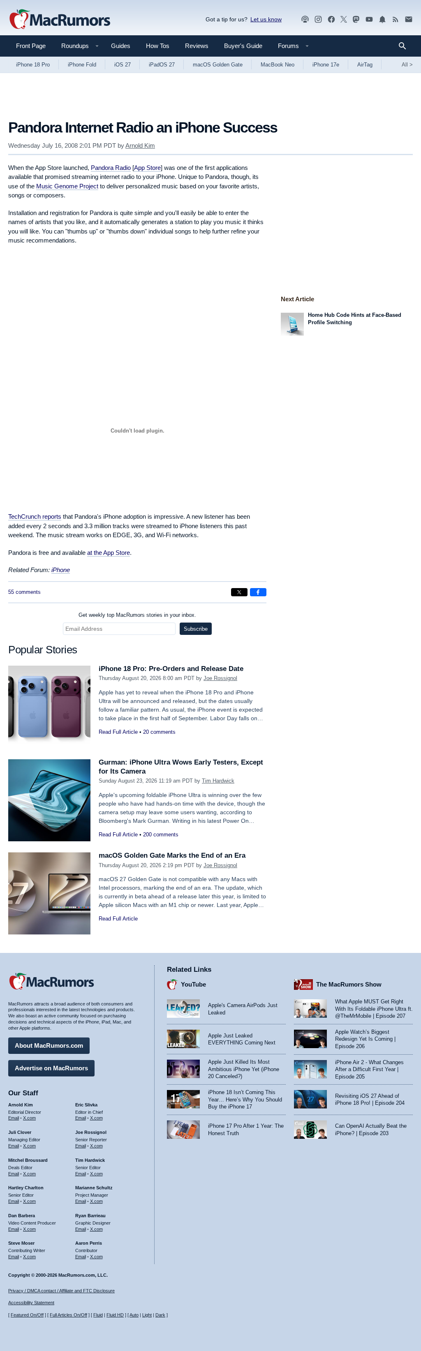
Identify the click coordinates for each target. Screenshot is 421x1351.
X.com (29, 1117)
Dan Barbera (21, 1215)
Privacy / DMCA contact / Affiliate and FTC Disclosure (61, 1290)
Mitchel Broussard (28, 1160)
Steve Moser (21, 1243)
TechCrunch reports (34, 516)
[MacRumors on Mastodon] (356, 19)
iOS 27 (122, 65)
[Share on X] (239, 592)
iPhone (60, 569)
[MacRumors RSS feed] (395, 19)
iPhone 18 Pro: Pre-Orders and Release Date (171, 669)
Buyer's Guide (243, 45)
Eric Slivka (86, 1104)
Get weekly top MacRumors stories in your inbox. (137, 615)
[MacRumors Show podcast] (305, 19)
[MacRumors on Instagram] (318, 19)
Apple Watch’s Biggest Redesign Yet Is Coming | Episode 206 (365, 1039)
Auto (134, 1314)
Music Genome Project (67, 186)
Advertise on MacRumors (51, 1068)
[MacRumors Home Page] (59, 19)
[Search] (405, 46)
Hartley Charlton (26, 1187)
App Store (147, 167)
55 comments (24, 592)
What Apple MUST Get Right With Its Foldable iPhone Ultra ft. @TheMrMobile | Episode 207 (374, 1008)
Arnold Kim (140, 145)
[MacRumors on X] (343, 19)
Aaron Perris (88, 1243)
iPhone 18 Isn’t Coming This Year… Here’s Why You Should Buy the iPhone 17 (245, 1099)
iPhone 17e (325, 65)
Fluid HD (115, 1314)
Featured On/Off (27, 1314)
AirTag (364, 65)
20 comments (159, 732)
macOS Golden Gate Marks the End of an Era (172, 855)
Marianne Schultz (94, 1187)
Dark (160, 1314)
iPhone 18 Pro (33, 65)
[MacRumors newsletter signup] (409, 19)
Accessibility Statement (31, 1302)
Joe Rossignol (220, 678)
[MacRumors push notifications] (382, 19)
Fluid (98, 1314)
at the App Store (108, 552)
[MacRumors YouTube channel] (369, 19)
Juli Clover (19, 1132)
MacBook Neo (277, 65)
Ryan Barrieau (90, 1215)
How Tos (157, 45)
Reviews (196, 45)
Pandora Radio (111, 167)
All (407, 65)
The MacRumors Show (349, 984)
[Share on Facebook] (258, 592)
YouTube (193, 984)
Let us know (266, 19)
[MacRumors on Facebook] (331, 19)
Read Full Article (118, 732)
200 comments (160, 834)
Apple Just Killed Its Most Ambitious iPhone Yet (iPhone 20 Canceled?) (243, 1069)
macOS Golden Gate (218, 65)
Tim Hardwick (218, 781)
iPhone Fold (82, 65)
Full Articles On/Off (68, 1314)
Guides (120, 45)
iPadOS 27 (162, 65)
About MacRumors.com (49, 1045)
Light (147, 1314)
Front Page (31, 45)
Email (13, 1117)
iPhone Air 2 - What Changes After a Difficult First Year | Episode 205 (369, 1069)
